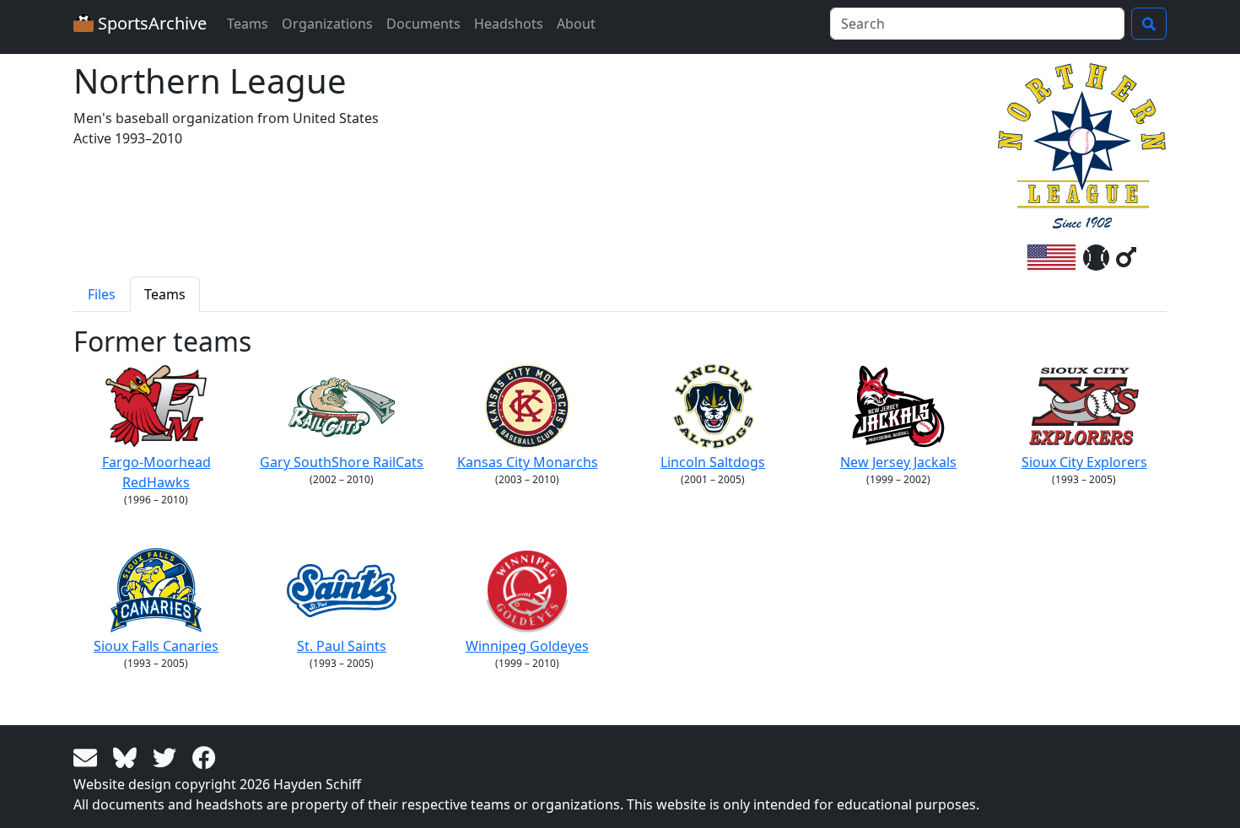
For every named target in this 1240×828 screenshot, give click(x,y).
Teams (247, 23)
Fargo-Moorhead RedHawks (156, 472)
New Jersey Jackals (898, 462)
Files (102, 294)
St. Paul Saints (341, 646)
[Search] (1149, 24)
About (576, 23)
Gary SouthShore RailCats (341, 462)
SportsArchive (150, 23)
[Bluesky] (128, 756)
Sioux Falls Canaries (156, 646)
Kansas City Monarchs (527, 462)
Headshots (508, 23)
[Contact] (88, 756)
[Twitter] (167, 756)
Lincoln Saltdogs (712, 462)
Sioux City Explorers (1084, 462)
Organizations (327, 23)
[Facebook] (204, 756)
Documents (423, 23)
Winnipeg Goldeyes (527, 646)
